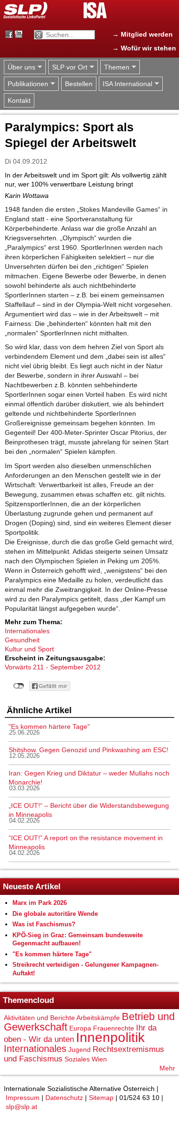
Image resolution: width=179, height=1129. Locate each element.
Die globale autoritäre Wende (55, 913)
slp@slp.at (21, 1106)
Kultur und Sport (29, 649)
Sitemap (101, 1097)
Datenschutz (64, 1097)
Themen (114, 67)
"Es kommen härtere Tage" (49, 726)
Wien (99, 1059)
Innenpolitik (110, 1037)
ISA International (125, 84)
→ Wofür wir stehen (144, 48)
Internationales (27, 631)
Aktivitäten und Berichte (39, 1017)
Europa (80, 1028)
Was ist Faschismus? (43, 924)
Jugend (79, 1049)
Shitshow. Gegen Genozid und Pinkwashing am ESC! (88, 750)
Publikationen (26, 84)
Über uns (19, 67)
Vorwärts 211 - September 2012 (53, 667)
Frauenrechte (113, 1028)
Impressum (23, 1097)
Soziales (77, 1059)
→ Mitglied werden (142, 34)
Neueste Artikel (32, 886)
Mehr (167, 1068)
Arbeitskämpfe (98, 1017)
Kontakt (19, 100)
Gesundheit (22, 640)
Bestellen (79, 84)
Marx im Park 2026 (39, 902)
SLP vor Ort (67, 67)
